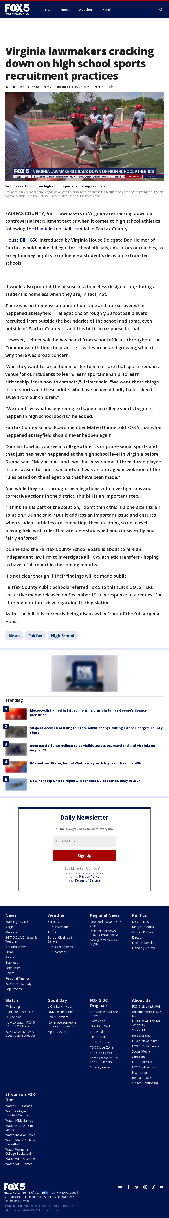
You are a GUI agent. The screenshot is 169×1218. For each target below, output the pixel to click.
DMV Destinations (60, 1012)
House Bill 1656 (21, 240)
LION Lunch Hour (60, 1006)
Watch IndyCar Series (20, 1135)
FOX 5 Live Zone (101, 1047)
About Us (141, 1000)
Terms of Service (87, 880)
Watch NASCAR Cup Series (19, 1128)
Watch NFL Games (18, 1106)
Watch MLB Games (19, 1120)
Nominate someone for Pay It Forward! (62, 1024)
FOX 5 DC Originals (99, 1003)
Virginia (10, 927)
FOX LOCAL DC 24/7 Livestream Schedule (20, 1033)
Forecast (54, 921)
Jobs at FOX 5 (141, 1078)
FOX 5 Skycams (59, 927)
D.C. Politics (140, 921)
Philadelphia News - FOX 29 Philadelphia (104, 933)
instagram (145, 1186)
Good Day (57, 1000)
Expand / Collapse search (161, 9)
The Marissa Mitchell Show (104, 1014)
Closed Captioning (145, 1083)
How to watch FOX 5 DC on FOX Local (20, 1024)
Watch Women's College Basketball (18, 1151)
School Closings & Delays (60, 939)
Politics (139, 915)
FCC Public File (142, 1062)
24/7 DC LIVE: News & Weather (21, 939)
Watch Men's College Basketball (20, 1142)
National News (15, 947)
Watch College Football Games (16, 1113)
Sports (10, 957)
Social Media (141, 1051)
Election (137, 937)
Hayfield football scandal (62, 229)
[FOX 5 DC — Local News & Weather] (19, 9)
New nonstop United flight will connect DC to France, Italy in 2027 (85, 781)
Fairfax (35, 635)
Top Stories (13, 989)
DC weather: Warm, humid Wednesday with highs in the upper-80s (85, 763)
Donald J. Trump (143, 948)
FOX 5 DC (34, 87)
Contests (138, 1057)
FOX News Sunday (18, 983)
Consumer (12, 968)
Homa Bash (16, 87)
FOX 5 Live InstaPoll (146, 1006)
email (161, 1186)
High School (62, 635)
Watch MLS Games (19, 1164)
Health (10, 973)
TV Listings (13, 1006)
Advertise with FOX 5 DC (147, 1014)
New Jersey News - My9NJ (103, 942)
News (47, 87)
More (106, 9)
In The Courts (99, 1042)
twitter (136, 1186)
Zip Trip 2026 (57, 1031)
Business (11, 962)
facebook (128, 1186)
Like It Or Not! (100, 1026)
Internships (140, 1072)
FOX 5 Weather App (61, 947)
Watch (11, 1000)
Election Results (143, 943)
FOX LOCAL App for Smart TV (146, 1023)
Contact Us (140, 1030)
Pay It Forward (58, 1017)
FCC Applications (144, 1067)
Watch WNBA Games (20, 1159)
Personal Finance (17, 978)
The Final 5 (97, 1031)
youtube (120, 1186)
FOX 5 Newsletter (144, 1041)
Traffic (52, 932)
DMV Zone (97, 1021)
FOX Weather (57, 952)
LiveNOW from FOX (19, 1012)
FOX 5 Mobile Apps (145, 1046)
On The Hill (97, 1037)
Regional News (104, 915)
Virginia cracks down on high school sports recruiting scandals (55, 186)
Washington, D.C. (17, 921)
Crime (9, 952)
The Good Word (101, 1053)
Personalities (141, 1035)
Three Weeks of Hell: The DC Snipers (104, 1060)
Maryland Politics (144, 927)
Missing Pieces (100, 1067)
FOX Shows (13, 1017)
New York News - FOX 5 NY (105, 923)
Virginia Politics (142, 932)
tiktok (153, 1186)
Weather (56, 915)
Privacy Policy (89, 876)
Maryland (11, 932)
